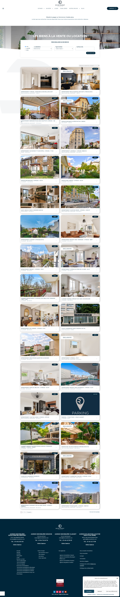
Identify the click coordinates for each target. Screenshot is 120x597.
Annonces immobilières (23, 565)
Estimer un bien (21, 559)
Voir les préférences (111, 591)
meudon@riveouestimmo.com (41, 537)
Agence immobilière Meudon (67, 560)
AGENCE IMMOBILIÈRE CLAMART (65, 534)
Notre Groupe (41, 550)
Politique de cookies (85, 564)
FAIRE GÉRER (63, 8)
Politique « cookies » (92, 594)
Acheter (19, 554)
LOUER (56, 8)
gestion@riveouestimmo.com (90, 539)
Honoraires (82, 558)
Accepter (89, 591)
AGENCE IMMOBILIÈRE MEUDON (41, 534)
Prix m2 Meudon (21, 562)
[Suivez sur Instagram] (57, 592)
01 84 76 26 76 (43, 540)
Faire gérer (19, 555)
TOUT (27, 46)
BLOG (82, 8)
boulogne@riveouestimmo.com (17, 539)
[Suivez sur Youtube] (65, 592)
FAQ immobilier (84, 553)
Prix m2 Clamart (21, 564)
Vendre (18, 552)
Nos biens (41, 556)
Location (28, 48)
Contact (82, 556)
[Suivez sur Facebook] (63, 592)
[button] (117, 578)
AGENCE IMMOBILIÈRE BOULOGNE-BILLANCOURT (17, 534)
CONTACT (112, 8)
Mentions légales (84, 561)
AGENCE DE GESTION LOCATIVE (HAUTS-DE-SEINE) (89, 534)
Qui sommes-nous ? (44, 552)
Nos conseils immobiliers (86, 550)
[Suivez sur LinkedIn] (54, 592)
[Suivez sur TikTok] (60, 592)
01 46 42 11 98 (91, 541)
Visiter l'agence (17, 544)
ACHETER (48, 8)
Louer (18, 557)
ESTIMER (40, 8)
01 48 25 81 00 (19, 541)
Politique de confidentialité (86, 568)
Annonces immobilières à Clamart (25, 570)
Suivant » (29, 512)
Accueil (18, 550)
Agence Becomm (63, 594)
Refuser (100, 591)
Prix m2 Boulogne (21, 560)
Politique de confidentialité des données (105, 594)
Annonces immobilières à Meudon (25, 569)
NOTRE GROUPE (73, 8)
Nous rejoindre (42, 558)
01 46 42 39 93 (67, 540)
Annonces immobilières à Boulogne (26, 567)
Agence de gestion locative (66, 562)
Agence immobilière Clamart (67, 555)
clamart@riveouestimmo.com (65, 537)
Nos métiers (42, 554)
